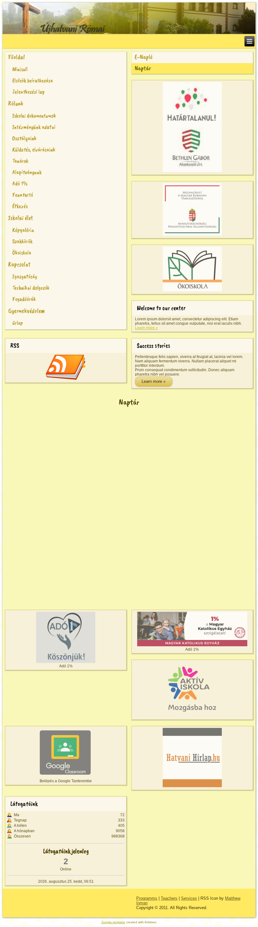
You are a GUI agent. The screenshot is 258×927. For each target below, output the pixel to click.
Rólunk (15, 103)
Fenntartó (22, 194)
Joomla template (113, 922)
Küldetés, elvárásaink (33, 149)
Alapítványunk (27, 172)
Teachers (169, 898)
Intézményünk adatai (33, 126)
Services (189, 898)
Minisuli (20, 69)
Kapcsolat (19, 264)
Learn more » (146, 328)
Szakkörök (22, 241)
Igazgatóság (24, 276)
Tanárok (20, 160)
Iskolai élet (20, 218)
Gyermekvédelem (26, 311)
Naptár (143, 68)
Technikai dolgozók (30, 287)
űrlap (17, 322)
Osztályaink (24, 138)
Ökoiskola (21, 252)
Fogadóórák (24, 298)
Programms (146, 898)
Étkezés (20, 206)
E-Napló (144, 57)
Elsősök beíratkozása (32, 80)
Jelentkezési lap (28, 91)
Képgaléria (23, 229)
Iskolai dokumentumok (34, 115)
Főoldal (16, 57)
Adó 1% (20, 183)
